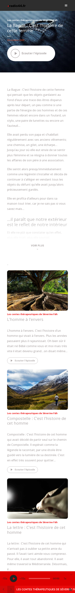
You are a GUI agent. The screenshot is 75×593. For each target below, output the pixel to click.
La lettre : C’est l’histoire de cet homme (36, 530)
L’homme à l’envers (25, 319)
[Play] (13, 578)
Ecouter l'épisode (25, 360)
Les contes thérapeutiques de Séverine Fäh (32, 20)
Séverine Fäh (17, 324)
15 (4, 578)
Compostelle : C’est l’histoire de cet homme (36, 421)
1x (65, 578)
